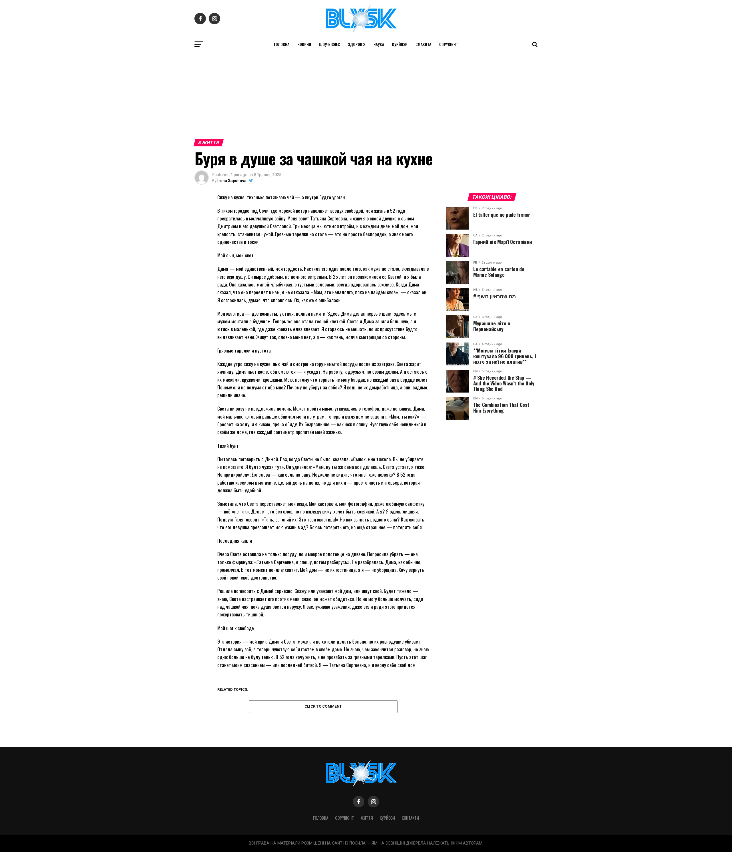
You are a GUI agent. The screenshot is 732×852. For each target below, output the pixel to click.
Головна (281, 44)
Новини (304, 44)
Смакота (423, 44)
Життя (367, 818)
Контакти (410, 818)
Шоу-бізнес (329, 44)
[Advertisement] (366, 94)
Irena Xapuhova (231, 180)
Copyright (448, 44)
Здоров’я (356, 44)
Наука (378, 44)
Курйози (399, 44)
